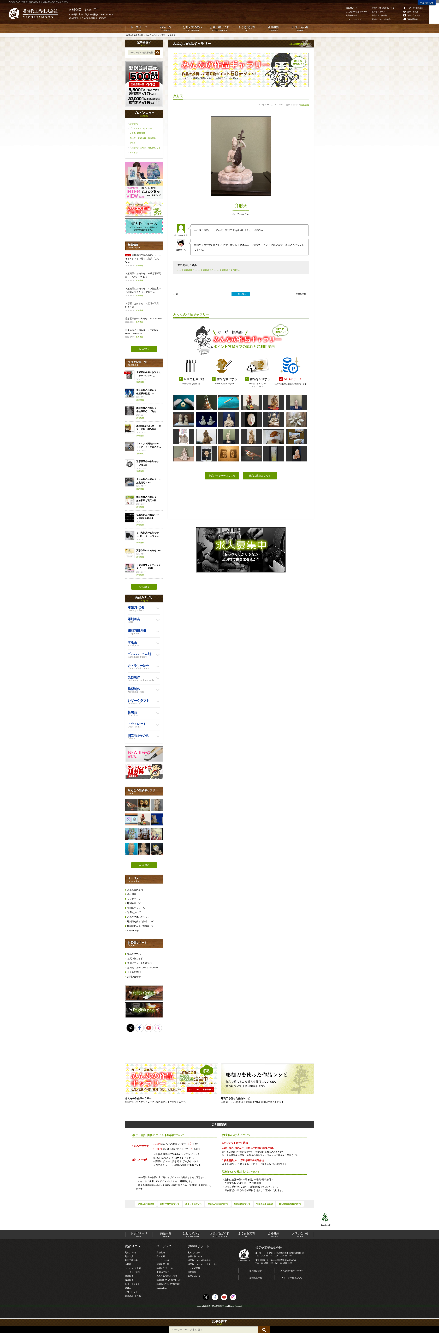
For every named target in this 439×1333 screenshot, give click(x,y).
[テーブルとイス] (144, 834)
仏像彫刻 (304, 104)
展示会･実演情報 (137, 133)
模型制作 (129, 1280)
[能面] (144, 805)
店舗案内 (161, 1252)
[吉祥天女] (206, 402)
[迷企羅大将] (296, 402)
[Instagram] (158, 1028)
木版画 (128, 1264)
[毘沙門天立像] (157, 805)
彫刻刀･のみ (131, 1252)
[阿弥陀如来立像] (131, 849)
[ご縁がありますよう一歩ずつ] (183, 402)
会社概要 (273, 28)
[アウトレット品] (144, 778)
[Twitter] (130, 1028)
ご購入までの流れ (146, 1204)
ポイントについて (193, 1204)
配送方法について (242, 1204)
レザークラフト (132, 1284)
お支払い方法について (218, 1204)
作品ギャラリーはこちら (222, 475)
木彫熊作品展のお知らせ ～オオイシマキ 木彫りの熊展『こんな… (143, 260)
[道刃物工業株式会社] (33, 13)
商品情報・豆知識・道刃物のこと (144, 147)
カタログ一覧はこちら (292, 1277)
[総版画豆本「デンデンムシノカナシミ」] (157, 834)
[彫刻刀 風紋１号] (228, 402)
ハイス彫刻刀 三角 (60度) (227, 270)
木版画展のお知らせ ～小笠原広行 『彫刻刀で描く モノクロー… (144, 292)
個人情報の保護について (290, 1204)
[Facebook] (140, 1028)
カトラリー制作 (132, 1272)
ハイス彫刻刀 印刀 (185, 270)
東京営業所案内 (135, 889)
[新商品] (144, 761)
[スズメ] (251, 453)
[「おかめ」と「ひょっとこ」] (131, 819)
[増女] (251, 419)
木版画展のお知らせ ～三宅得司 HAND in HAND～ (142, 333)
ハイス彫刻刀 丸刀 (205, 270)
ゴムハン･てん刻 (133, 1268)
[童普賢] (228, 419)
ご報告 (132, 143)
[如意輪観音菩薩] (131, 834)
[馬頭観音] (273, 419)
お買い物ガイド (219, 28)
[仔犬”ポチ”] (157, 819)
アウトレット (131, 1292)
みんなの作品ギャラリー (139, 917)
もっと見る (144, 349)
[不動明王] (273, 402)
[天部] (206, 436)
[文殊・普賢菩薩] (183, 419)
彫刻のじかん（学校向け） (140, 926)
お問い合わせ (300, 28)
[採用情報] (241, 549)
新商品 (128, 1288)
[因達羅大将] (228, 436)
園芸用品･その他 (133, 1296)
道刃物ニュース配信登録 (139, 963)
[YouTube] (149, 1028)
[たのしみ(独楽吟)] (273, 453)
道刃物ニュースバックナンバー (142, 967)
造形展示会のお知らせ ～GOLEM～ (143, 320)
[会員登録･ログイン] (144, 106)
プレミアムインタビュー (140, 128)
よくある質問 (246, 28)
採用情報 (192, 1272)
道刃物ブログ (134, 912)
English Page (133, 930)
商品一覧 (165, 28)
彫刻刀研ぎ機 (131, 1260)
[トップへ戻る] (326, 1218)
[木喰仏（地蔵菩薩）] (251, 436)
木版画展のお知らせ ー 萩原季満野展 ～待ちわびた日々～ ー (143, 276)
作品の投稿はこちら (260, 475)
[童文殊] (296, 453)
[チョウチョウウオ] (157, 849)
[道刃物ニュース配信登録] (144, 233)
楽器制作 (129, 1276)
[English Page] (144, 1017)
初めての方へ (134, 954)
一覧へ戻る (241, 294)
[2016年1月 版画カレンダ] (183, 436)
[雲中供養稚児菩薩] (206, 419)
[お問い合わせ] (144, 1000)
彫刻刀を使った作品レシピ (140, 921)
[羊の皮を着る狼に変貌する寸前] (251, 402)
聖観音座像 (301, 294)
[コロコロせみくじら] (273, 436)
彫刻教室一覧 (134, 903)
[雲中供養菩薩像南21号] (183, 453)
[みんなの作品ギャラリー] (144, 215)
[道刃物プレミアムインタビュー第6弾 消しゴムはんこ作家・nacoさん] (144, 198)
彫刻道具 (129, 1256)
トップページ (138, 28)
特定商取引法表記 (264, 1204)
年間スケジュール (136, 908)
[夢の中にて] (296, 419)
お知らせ (133, 152)
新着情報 (133, 123)
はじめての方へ (192, 28)
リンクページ (134, 899)
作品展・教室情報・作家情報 (142, 138)
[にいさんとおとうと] (228, 453)
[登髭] (206, 453)
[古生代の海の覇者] (296, 436)
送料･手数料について (170, 1204)
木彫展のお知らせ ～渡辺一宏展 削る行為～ (143, 306)
